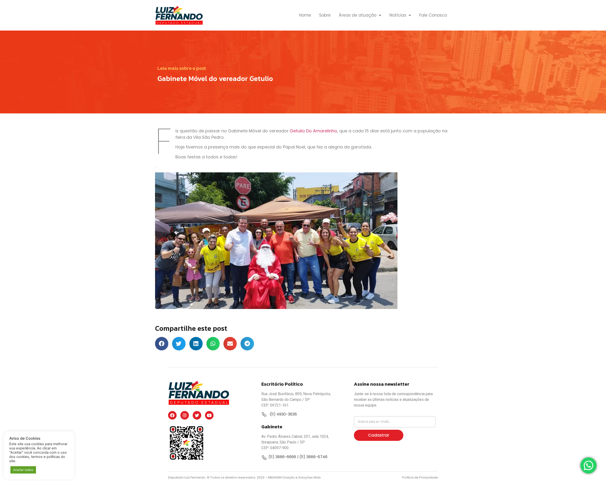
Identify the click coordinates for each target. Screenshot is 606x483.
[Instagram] (184, 415)
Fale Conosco (433, 15)
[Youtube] (209, 415)
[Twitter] (197, 415)
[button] (161, 343)
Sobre (325, 15)
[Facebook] (172, 415)
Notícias (397, 15)
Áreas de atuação (357, 15)
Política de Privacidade (420, 477)
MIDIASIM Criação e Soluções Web (294, 477)
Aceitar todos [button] (23, 470)
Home (305, 15)
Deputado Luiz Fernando (187, 477)
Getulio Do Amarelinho (313, 131)
